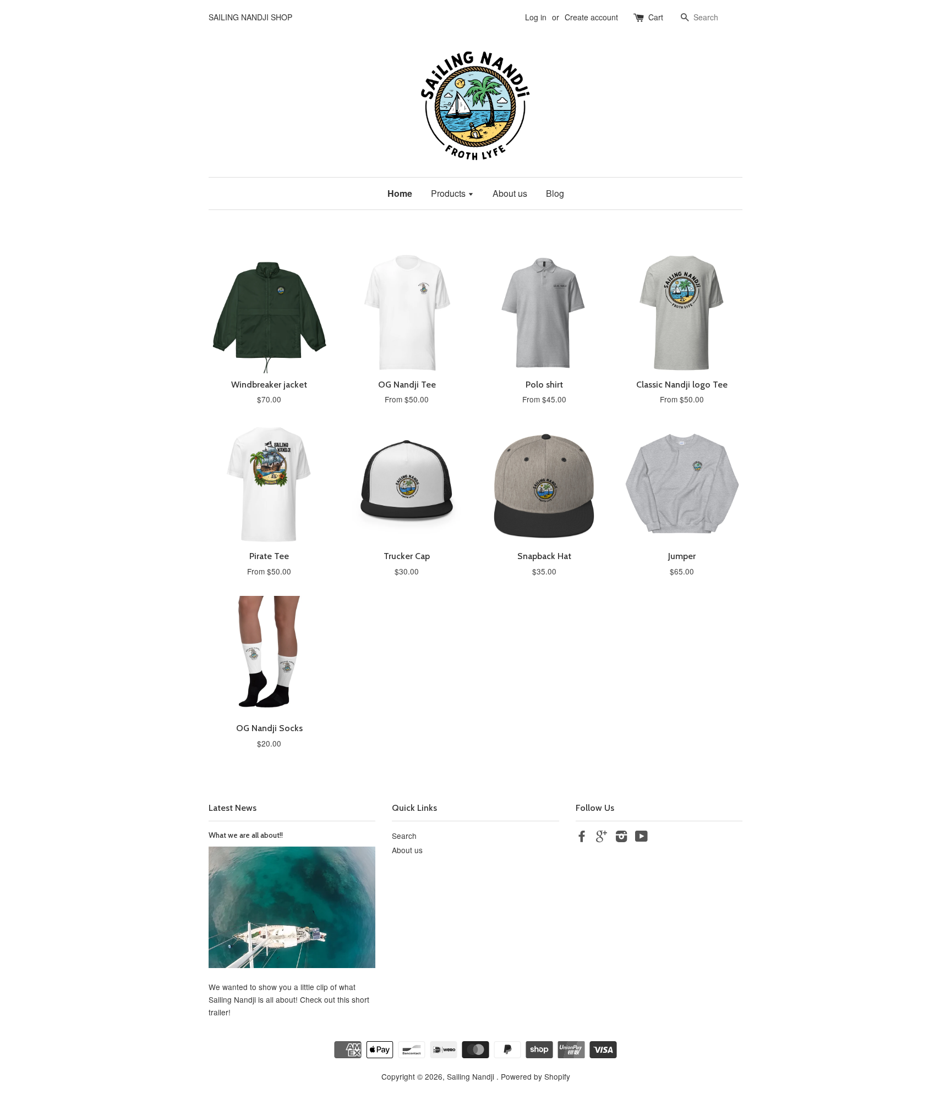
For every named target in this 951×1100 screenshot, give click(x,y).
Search (404, 835)
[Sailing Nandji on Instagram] (621, 837)
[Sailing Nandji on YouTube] (641, 837)
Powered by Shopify (535, 1076)
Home (399, 193)
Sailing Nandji (471, 1076)
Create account (591, 17)
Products (449, 193)
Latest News (232, 808)
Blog (555, 193)
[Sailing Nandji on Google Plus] (601, 837)
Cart (655, 17)
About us (510, 193)
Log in (535, 17)
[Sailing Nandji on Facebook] (582, 837)
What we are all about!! (246, 835)
